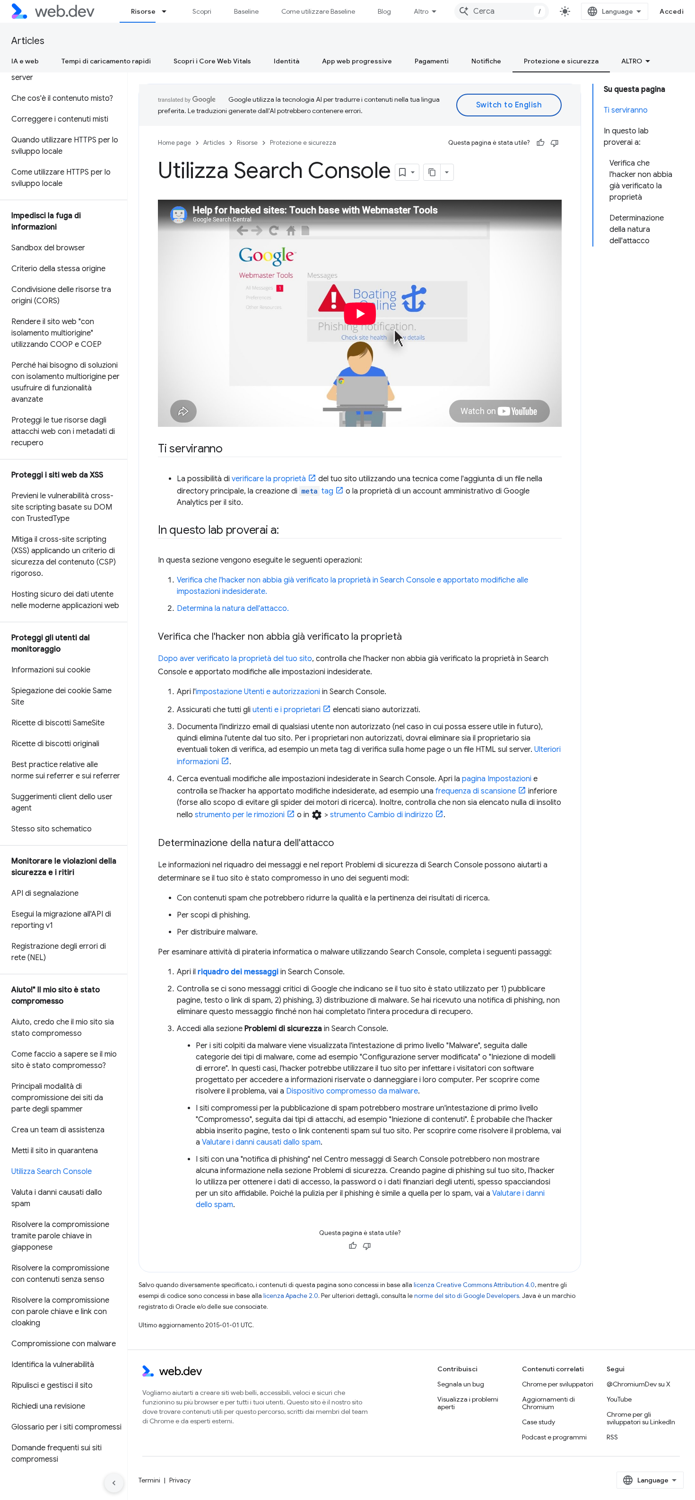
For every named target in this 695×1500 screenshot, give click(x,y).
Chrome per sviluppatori (557, 1384)
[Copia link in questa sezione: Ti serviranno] (231, 449)
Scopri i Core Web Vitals (212, 61)
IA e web (25, 61)
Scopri (201, 11)
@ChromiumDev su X (638, 1384)
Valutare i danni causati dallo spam (261, 1142)
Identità (286, 61)
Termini (149, 1480)
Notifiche (486, 61)
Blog (384, 11)
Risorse (143, 11)
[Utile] (540, 143)
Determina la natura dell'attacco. (233, 608)
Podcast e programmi (554, 1437)
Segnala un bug (460, 1384)
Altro (421, 11)
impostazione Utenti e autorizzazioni (258, 692)
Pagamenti (432, 61)
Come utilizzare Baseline (318, 11)
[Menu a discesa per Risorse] (168, 11)
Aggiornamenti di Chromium (548, 1403)
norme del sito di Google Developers (466, 1296)
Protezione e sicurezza (561, 61)
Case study (538, 1422)
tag (317, 491)
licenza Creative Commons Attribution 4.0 (474, 1285)
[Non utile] (554, 143)
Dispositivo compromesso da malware (352, 1091)
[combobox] (501, 11)
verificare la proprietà (269, 479)
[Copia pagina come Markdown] (432, 172)
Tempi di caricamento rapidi (106, 61)
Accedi (672, 11)
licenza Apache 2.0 (290, 1296)
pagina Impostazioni (496, 779)
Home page (174, 143)
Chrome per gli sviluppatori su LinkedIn (641, 1418)
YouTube (619, 1399)
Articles (27, 41)
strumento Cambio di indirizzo (381, 815)
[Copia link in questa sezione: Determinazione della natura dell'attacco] (342, 843)
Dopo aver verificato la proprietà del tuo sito (235, 658)
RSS (612, 1437)
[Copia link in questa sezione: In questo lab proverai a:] (287, 531)
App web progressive (357, 61)
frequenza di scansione (475, 791)
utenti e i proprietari (286, 710)
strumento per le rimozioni (240, 815)
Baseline (246, 11)
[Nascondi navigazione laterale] (113, 1483)
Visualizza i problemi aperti (467, 1403)
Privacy (180, 1480)
